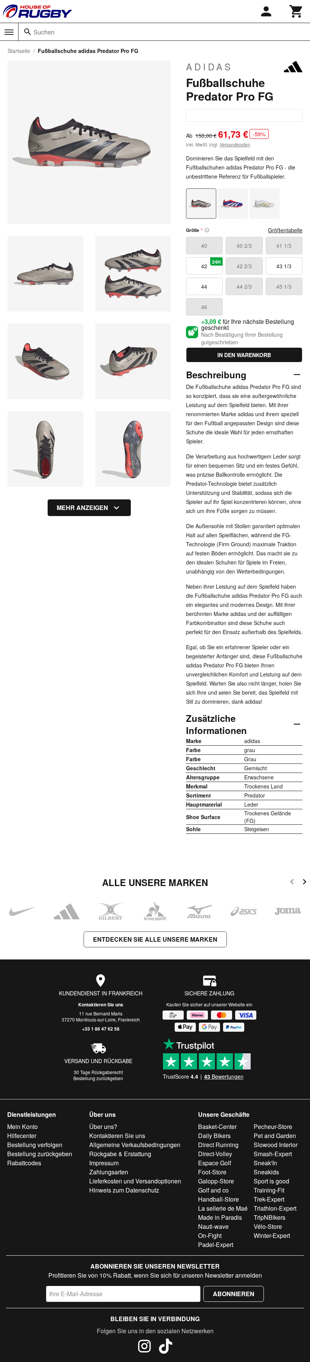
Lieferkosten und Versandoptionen (135, 1181)
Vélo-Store (268, 1226)
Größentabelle (285, 230)
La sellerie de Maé (223, 1208)
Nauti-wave (213, 1226)
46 (204, 307)
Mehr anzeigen (82, 507)
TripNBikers (269, 1217)
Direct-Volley (215, 1153)
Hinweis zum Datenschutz (124, 1190)
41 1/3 (283, 245)
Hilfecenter (21, 1135)
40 (204, 245)
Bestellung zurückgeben (98, 1078)
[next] (304, 882)
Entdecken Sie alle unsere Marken (155, 939)
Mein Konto (22, 1126)
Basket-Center (217, 1126)
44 (204, 286)
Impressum (104, 1162)
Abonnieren (233, 1293)
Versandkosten (235, 144)
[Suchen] (27, 31)
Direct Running (218, 1144)
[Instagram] (144, 1347)
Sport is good (271, 1181)
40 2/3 (244, 245)
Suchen (44, 32)
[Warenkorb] (296, 11)
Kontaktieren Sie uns (100, 1004)
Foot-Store (212, 1172)
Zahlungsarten (108, 1172)
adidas (209, 67)
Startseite (19, 50)
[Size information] (206, 230)
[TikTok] (165, 1347)
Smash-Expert (273, 1153)
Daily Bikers (214, 1135)
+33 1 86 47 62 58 (100, 1028)
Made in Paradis (220, 1217)
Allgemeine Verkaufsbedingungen (134, 1144)
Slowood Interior (276, 1144)
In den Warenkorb (244, 355)
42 (211, 264)
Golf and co (213, 1190)
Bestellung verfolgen (34, 1144)
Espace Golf (214, 1162)
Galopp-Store (216, 1181)
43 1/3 (283, 266)
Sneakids (266, 1172)
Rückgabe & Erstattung (120, 1153)
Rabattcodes (24, 1162)
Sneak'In (265, 1162)
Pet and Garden (275, 1135)
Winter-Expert (272, 1235)
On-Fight (210, 1235)
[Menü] (9, 32)
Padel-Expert (215, 1244)
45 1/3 (283, 286)
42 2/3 (244, 266)
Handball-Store (218, 1199)
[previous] (292, 882)
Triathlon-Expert (275, 1208)
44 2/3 (244, 286)
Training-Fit (269, 1190)
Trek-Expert (269, 1199)
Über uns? (103, 1126)
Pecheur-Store (273, 1126)
